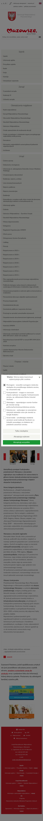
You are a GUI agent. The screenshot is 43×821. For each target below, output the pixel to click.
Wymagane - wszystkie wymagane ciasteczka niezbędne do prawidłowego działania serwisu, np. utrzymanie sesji (22, 387)
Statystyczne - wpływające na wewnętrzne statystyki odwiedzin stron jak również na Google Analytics (21, 412)
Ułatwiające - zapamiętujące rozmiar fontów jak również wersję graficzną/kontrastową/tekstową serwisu (21, 405)
